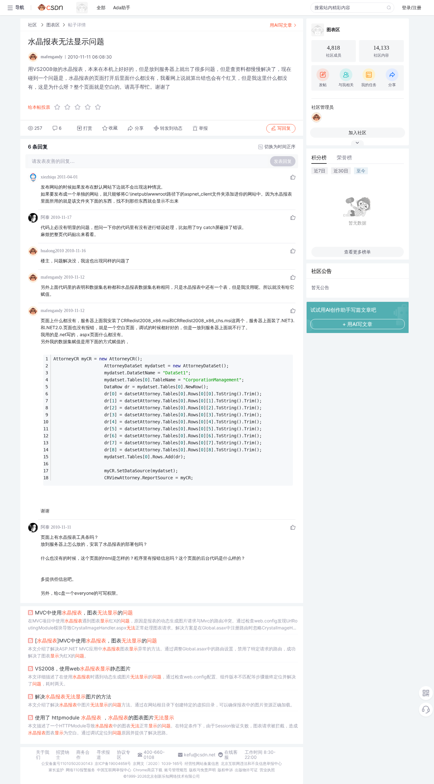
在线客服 (231, 755)
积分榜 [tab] (319, 157)
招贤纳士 (62, 755)
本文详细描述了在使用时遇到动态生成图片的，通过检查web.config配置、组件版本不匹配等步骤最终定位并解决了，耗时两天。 (162, 680)
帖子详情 (77, 24)
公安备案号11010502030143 (67, 763)
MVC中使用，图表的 (84, 612)
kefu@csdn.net (199, 754)
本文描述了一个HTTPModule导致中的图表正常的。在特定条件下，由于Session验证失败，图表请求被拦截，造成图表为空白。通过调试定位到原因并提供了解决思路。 (163, 729)
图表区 (53, 24)
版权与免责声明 (202, 769)
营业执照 (267, 769)
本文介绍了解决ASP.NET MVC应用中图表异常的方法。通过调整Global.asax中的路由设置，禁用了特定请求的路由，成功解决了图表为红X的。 (161, 652)
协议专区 (123, 755)
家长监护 (56, 769)
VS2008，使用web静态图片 (83, 668)
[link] (33, 24)
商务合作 (83, 755)
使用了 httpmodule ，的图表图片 (104, 717)
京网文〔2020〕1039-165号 (158, 763)
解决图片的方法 (73, 696)
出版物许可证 (246, 769)
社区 (33, 24)
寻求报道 (103, 755)
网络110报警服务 (80, 769)
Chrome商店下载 (147, 769)
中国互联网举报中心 (114, 769)
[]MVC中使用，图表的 (96, 640)
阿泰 (45, 217)
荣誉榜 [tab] (344, 157)
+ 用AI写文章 (357, 324)
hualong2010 (52, 250)
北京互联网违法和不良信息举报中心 (251, 763)
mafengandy (52, 277)
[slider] (79, 107)
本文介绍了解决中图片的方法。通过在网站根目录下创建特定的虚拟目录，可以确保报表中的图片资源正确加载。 (161, 704)
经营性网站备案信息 (202, 763)
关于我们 (42, 755)
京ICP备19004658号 (113, 763)
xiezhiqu (48, 177)
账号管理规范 (175, 769)
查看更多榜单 (357, 251)
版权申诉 (225, 769)
